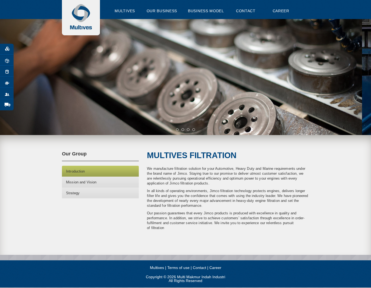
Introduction (75, 171)
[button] (28, 77)
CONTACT (246, 11)
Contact (199, 267)
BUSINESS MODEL (206, 11)
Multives (157, 267)
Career (215, 267)
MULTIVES (125, 11)
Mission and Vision (81, 182)
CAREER (280, 11)
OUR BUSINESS (162, 11)
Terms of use (178, 267)
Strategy (73, 193)
